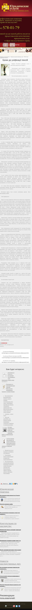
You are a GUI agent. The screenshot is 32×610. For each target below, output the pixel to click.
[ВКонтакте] (10, 484)
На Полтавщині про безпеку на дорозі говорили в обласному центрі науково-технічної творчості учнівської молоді (8, 443)
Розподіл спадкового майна (6, 504)
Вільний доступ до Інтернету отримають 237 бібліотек (8, 452)
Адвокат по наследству (5, 56)
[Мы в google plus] (14, 606)
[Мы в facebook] (19, 606)
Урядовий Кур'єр (5, 340)
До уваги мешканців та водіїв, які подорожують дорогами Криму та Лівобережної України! (8, 432)
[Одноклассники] (13, 484)
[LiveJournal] (17, 484)
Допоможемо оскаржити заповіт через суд (10, 540)
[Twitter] (12, 484)
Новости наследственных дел (17, 56)
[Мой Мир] (15, 484)
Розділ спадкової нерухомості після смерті (10, 550)
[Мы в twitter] (16, 606)
